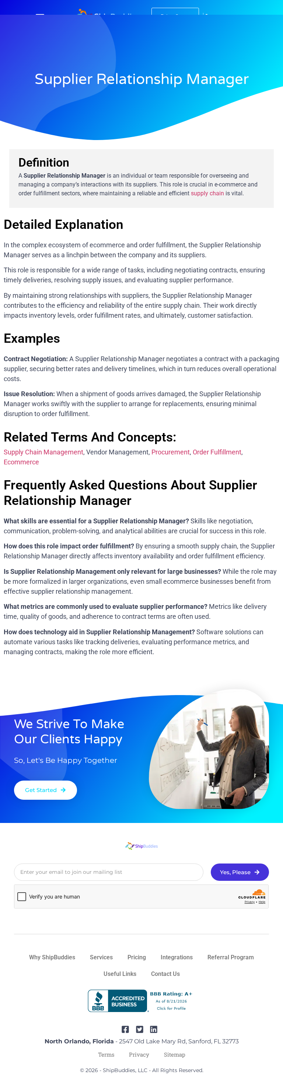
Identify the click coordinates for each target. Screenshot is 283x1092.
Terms (106, 1054)
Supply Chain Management (43, 452)
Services (101, 957)
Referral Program (230, 957)
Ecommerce (21, 462)
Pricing (136, 957)
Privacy (139, 1054)
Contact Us (165, 973)
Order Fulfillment (217, 452)
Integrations (177, 957)
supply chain (207, 193)
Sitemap (174, 1054)
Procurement (170, 452)
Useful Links (120, 973)
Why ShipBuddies (52, 957)
